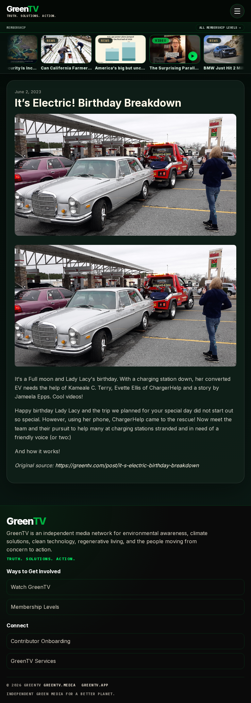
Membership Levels (35, 607)
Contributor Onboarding (40, 641)
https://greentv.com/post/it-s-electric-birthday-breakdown (127, 465)
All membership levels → (220, 27)
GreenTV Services (33, 661)
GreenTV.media (59, 685)
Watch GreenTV (30, 587)
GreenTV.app (95, 685)
